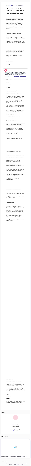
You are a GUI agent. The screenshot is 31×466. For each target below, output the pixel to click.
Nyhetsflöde (28, 463)
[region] (15, 74)
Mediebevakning (4, 463)
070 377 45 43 (15, 430)
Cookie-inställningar (8, 76)
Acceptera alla (23, 76)
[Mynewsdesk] (4, 461)
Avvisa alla (16, 76)
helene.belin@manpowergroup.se (15, 429)
